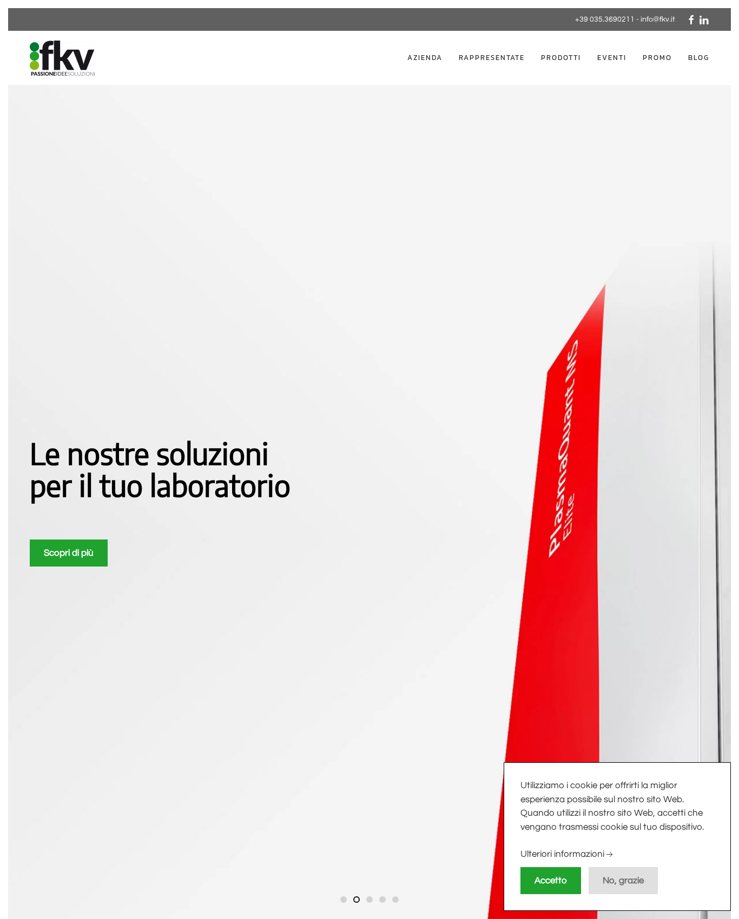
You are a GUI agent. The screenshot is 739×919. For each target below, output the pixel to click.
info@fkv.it (658, 19)
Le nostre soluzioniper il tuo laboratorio (344, 901)
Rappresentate (492, 57)
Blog (698, 57)
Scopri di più (69, 553)
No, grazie (623, 880)
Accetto (551, 880)
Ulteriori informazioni (562, 855)
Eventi (611, 57)
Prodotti (561, 57)
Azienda (425, 57)
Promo (657, 57)
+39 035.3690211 (605, 19)
